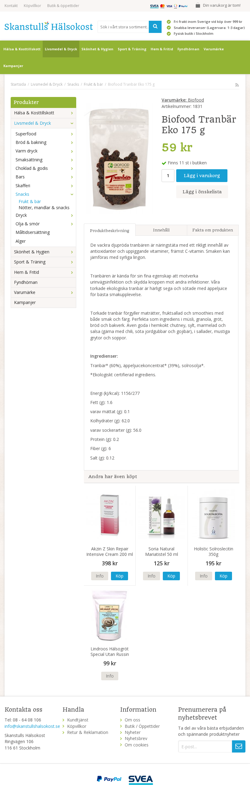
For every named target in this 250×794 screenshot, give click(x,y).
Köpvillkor (32, 5)
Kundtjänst (77, 720)
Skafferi (23, 185)
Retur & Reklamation (87, 732)
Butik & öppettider (63, 5)
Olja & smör (28, 224)
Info (100, 576)
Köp (119, 576)
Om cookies (136, 745)
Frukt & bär (30, 201)
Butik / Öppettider (142, 726)
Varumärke (214, 49)
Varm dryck (27, 151)
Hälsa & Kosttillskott (22, 49)
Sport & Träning (132, 49)
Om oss (132, 720)
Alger (21, 241)
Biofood (183, 100)
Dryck (21, 215)
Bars (20, 177)
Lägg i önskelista (202, 192)
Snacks (22, 194)
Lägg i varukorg (202, 175)
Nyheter (133, 732)
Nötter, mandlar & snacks (44, 207)
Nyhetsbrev (136, 738)
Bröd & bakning (31, 142)
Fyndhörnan (188, 49)
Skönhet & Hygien (97, 49)
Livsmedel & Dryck (61, 49)
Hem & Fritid (162, 49)
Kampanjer (13, 65)
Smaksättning (29, 160)
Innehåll (161, 230)
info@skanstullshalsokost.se (32, 726)
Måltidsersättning (33, 232)
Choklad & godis (32, 168)
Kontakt (11, 5)
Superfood (26, 134)
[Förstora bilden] (119, 158)
